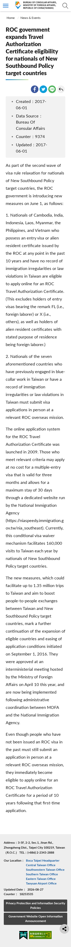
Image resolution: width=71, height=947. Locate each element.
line (52, 89)
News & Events (30, 17)
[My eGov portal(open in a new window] (23, 936)
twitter (43, 89)
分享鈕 (64, 929)
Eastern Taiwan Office (41, 878)
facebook (34, 89)
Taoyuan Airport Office (41, 883)
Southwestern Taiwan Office (45, 869)
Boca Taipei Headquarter (42, 860)
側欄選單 (5, 5)
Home (11, 17)
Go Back (61, 89)
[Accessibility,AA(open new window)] (40, 935)
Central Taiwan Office (40, 865)
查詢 (65, 5)
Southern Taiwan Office (42, 874)
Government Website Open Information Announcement (36, 919)
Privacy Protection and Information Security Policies (35, 905)
